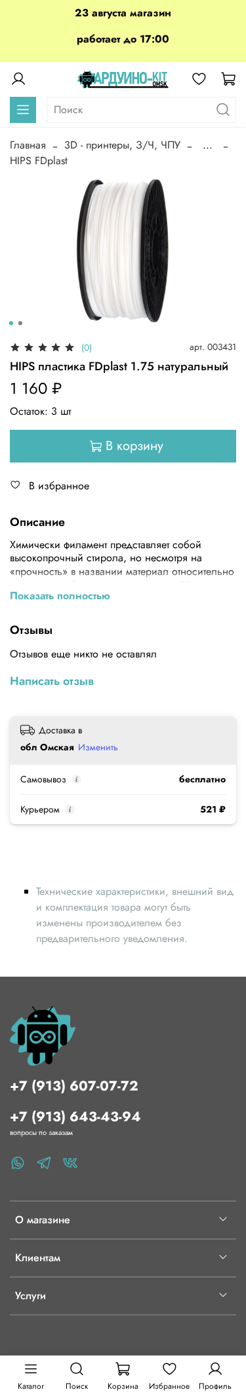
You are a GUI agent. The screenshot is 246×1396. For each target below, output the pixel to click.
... (208, 145)
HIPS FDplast (39, 160)
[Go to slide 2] (20, 323)
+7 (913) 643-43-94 (75, 1116)
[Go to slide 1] (10, 323)
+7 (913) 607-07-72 (74, 1086)
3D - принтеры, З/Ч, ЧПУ (122, 144)
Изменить (98, 747)
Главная (28, 144)
